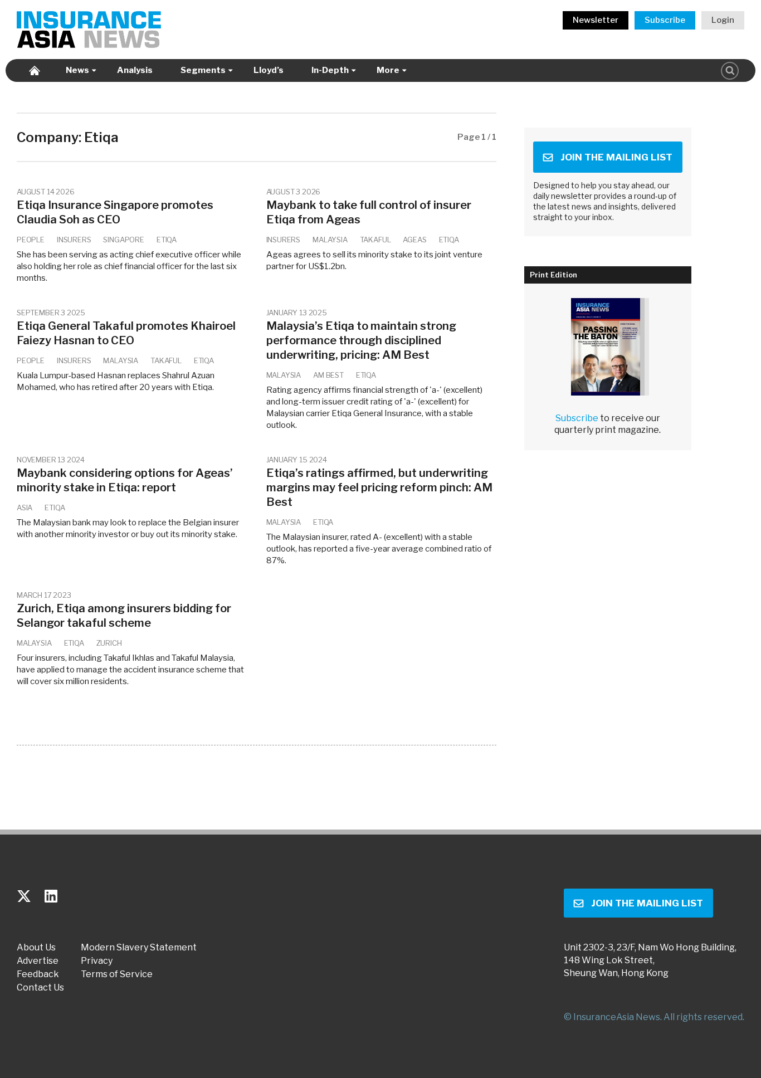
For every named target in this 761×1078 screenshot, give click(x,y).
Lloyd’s (268, 70)
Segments (203, 70)
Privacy (97, 961)
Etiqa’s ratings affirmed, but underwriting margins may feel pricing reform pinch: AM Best (379, 487)
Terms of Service (117, 974)
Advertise (37, 961)
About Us (36, 947)
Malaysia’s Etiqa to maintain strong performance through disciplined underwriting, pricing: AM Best (361, 340)
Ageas (414, 239)
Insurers (74, 239)
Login (722, 20)
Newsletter (595, 20)
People (31, 239)
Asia (24, 507)
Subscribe (665, 20)
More (388, 70)
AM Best (328, 374)
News (77, 70)
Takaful (375, 239)
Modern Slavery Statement (139, 947)
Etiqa (167, 239)
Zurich (109, 642)
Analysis (135, 70)
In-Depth (330, 70)
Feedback (38, 974)
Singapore (123, 239)
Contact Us (40, 987)
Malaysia (330, 239)
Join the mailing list (616, 157)
